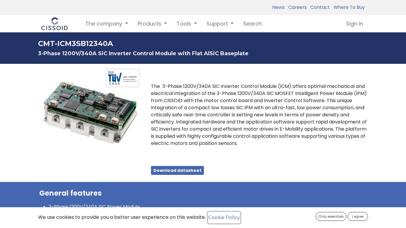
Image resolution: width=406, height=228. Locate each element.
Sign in (354, 23)
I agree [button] (357, 216)
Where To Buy (348, 7)
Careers (296, 7)
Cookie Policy (224, 217)
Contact (319, 7)
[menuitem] (252, 23)
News (278, 7)
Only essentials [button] (331, 216)
